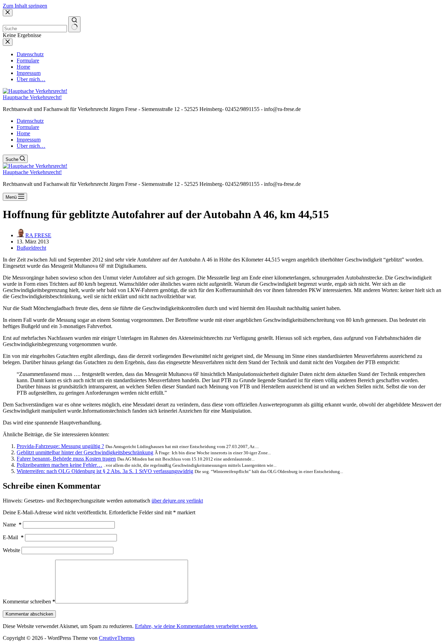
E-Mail (13, 537)
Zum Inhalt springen (25, 6)
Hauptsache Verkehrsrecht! (32, 97)
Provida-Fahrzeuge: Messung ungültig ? (60, 446)
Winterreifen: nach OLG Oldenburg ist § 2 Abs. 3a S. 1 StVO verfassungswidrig (105, 471)
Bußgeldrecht (31, 248)
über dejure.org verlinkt (177, 501)
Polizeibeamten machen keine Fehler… (59, 465)
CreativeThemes (117, 638)
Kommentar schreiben (29, 601)
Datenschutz (30, 121)
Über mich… (31, 146)
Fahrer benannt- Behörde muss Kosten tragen (66, 459)
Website (11, 550)
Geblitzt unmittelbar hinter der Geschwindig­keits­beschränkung (85, 452)
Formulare (28, 127)
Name (12, 524)
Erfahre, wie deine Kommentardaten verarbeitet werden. (196, 626)
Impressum (29, 140)
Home (23, 133)
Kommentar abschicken (29, 614)
